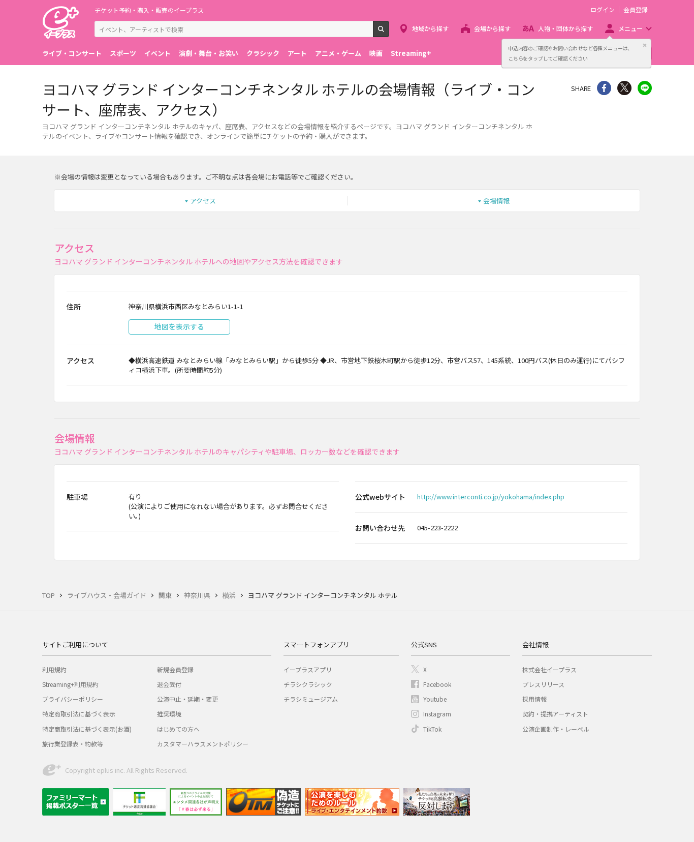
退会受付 (169, 684)
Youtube (435, 699)
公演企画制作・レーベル (555, 729)
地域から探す (430, 28)
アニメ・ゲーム (338, 53)
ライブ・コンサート (72, 53)
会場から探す (492, 28)
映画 (376, 53)
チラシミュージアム (310, 699)
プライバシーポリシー (72, 699)
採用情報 (534, 699)
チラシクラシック (307, 684)
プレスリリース (543, 684)
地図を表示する (179, 326)
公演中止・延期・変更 (187, 699)
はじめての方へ (178, 729)
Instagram (437, 713)
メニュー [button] (630, 28)
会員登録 (635, 9)
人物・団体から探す (565, 28)
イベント (157, 53)
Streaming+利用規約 (70, 684)
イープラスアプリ (307, 669)
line (645, 88)
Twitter (624, 88)
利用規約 (54, 669)
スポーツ (123, 53)
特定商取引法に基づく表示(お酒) (87, 729)
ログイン (602, 9)
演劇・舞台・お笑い (208, 53)
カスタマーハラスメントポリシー (202, 743)
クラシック (262, 53)
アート (297, 53)
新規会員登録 (175, 669)
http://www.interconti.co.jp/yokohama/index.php (490, 496)
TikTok (432, 729)
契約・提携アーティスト (555, 713)
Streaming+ (411, 53)
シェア (604, 88)
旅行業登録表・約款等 (72, 743)
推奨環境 (169, 713)
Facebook (437, 684)
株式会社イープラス (549, 669)
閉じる (645, 45)
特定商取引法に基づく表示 (78, 713)
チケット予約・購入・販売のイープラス (149, 10)
